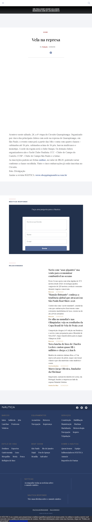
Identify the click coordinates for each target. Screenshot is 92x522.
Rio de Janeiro (48, 448)
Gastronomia (7, 452)
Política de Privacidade (20, 521)
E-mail (29, 241)
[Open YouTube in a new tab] (51, 53)
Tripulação (65, 436)
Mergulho (6, 456)
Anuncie (64, 456)
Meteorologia (78, 428)
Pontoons (15, 424)
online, (42, 160)
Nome (29, 235)
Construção (66, 420)
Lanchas (5, 424)
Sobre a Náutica (70, 444)
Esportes (15, 448)
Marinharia (66, 428)
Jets (19, 420)
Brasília (35, 456)
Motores (46, 420)
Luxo (17, 452)
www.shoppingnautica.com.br (51, 175)
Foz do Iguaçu (44, 452)
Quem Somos (66, 448)
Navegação (36, 424)
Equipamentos (39, 415)
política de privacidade (40, 510)
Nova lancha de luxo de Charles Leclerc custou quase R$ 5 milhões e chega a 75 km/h (64, 347)
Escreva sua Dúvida (34, 222)
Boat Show (37, 444)
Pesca (22, 456)
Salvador (44, 456)
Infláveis (11, 420)
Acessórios (36, 420)
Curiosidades (53, 366)
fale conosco (54, 510)
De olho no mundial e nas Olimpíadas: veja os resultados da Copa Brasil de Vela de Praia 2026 (65, 322)
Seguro (76, 432)
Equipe (77, 448)
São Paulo (35, 448)
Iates (4, 420)
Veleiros (5, 428)
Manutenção (66, 424)
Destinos (5, 448)
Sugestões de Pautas (69, 460)
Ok (10, 521)
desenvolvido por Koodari (46, 513)
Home (45, 32)
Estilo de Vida (9, 444)
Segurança (47, 424)
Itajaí (34, 452)
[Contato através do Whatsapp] (74, 409)
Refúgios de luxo (8, 460)
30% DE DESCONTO (52, 11)
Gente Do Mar (53, 385)
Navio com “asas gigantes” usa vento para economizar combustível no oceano (64, 273)
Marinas (77, 424)
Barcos (51, 292)
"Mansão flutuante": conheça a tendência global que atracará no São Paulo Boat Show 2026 (65, 297)
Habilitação (78, 420)
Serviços (66, 415)
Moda (15, 456)
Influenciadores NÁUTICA (72, 452)
